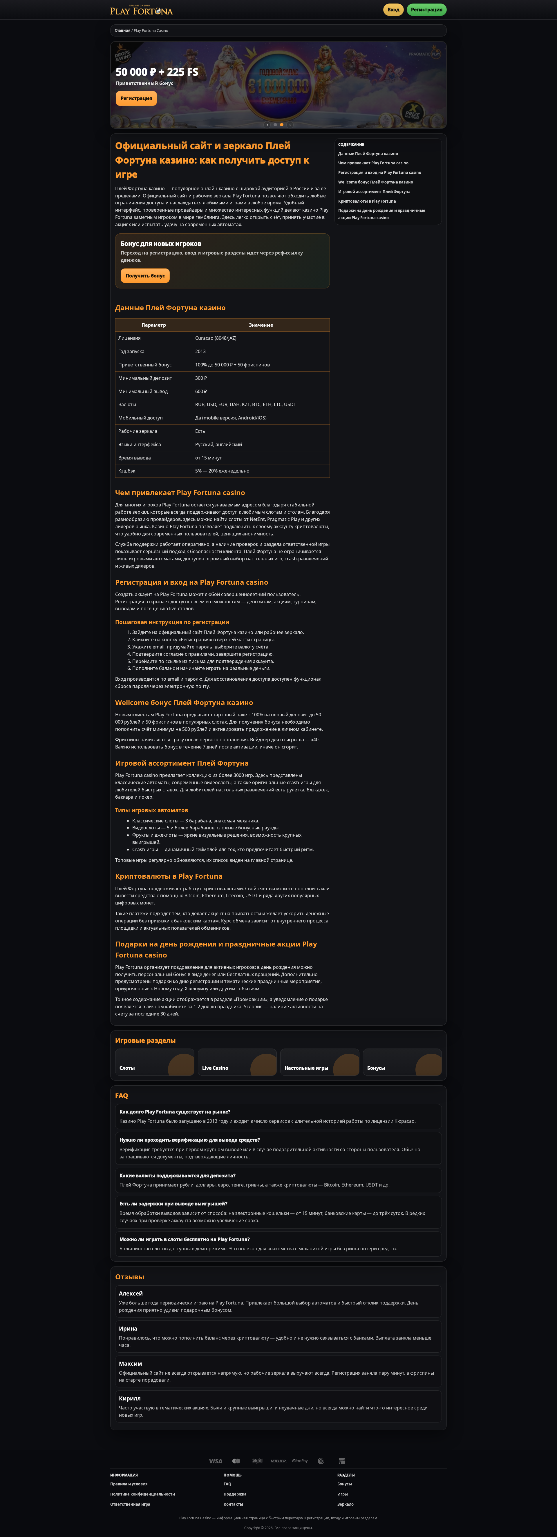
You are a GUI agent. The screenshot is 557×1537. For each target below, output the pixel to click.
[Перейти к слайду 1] (275, 124)
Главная (123, 30)
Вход (393, 9)
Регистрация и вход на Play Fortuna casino (379, 172)
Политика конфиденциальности (142, 1494)
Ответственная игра (130, 1504)
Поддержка (235, 1494)
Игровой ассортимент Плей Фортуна (374, 191)
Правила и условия (129, 1484)
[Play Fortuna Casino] (141, 9)
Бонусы (344, 1484)
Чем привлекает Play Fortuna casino (373, 163)
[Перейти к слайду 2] (281, 124)
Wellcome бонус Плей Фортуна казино (375, 182)
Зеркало (345, 1504)
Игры (342, 1494)
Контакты (233, 1504)
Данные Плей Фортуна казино (368, 153)
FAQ (227, 1484)
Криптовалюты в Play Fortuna (367, 201)
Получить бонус (145, 275)
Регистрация (426, 9)
